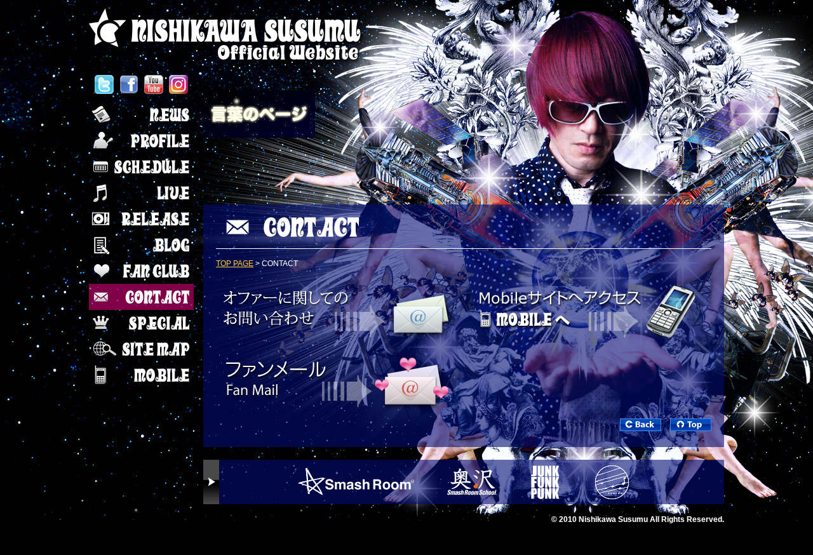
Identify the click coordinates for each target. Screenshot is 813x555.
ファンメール (336, 382)
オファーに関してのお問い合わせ (336, 309)
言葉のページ (260, 115)
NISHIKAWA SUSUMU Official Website (227, 35)
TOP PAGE (234, 263)
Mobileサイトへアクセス (590, 309)
